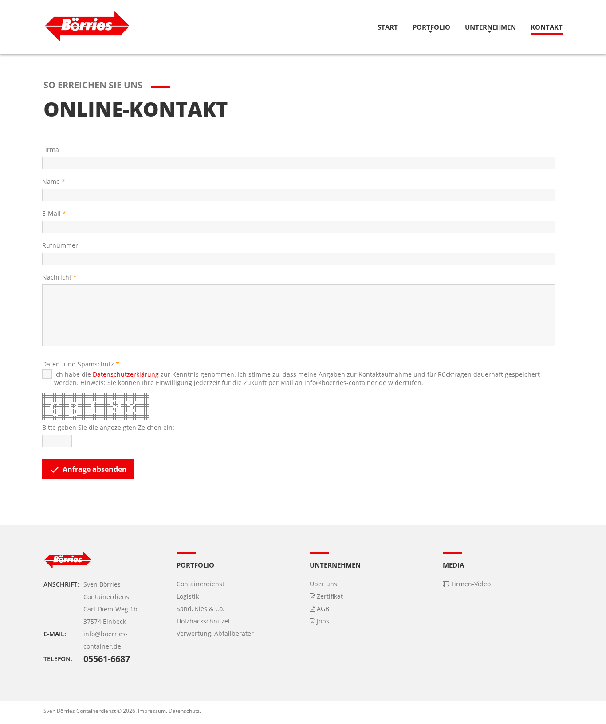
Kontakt (547, 27)
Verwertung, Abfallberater (215, 633)
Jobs (322, 621)
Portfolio (431, 27)
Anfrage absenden (88, 469)
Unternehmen (490, 27)
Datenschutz (184, 711)
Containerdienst (200, 584)
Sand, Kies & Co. (200, 608)
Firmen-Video (470, 584)
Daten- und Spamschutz (78, 364)
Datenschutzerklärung (126, 374)
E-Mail (51, 213)
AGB (322, 608)
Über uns (323, 584)
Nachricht (56, 277)
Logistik (188, 596)
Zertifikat (329, 596)
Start (388, 27)
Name (51, 181)
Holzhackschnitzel (203, 621)
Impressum (152, 711)
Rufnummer (60, 245)
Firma (50, 149)
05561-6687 (106, 659)
